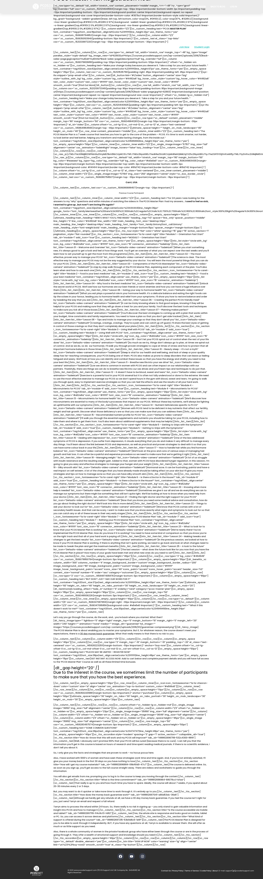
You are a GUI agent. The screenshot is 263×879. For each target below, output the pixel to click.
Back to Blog (218, 6)
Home (162, 6)
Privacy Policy (177, 871)
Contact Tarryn (196, 6)
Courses (174, 6)
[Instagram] (142, 856)
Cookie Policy (205, 871)
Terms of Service (192, 871)
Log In (233, 6)
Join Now (184, 47)
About (215, 871)
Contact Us (166, 871)
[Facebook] (120, 856)
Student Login (202, 47)
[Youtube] (131, 856)
